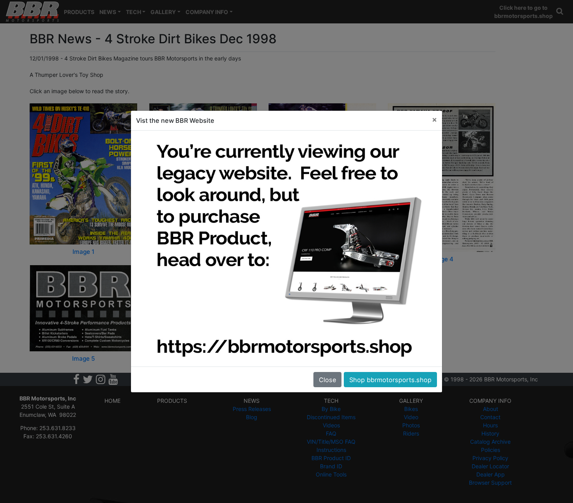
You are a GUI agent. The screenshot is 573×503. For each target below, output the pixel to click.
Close (327, 380)
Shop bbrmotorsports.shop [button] (390, 380)
